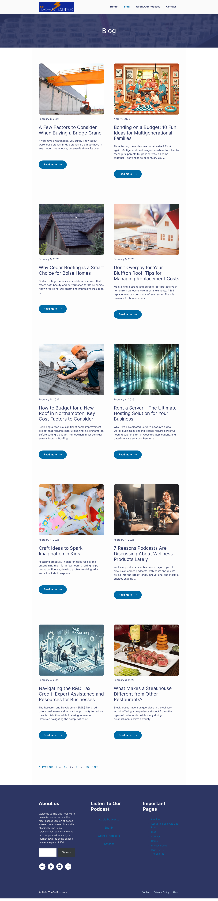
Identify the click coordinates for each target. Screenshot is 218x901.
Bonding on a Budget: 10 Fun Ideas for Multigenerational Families (145, 132)
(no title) (156, 819)
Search (43, 846)
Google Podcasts (109, 835)
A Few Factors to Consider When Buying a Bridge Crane (70, 130)
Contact (171, 6)
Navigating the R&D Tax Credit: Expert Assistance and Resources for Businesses (71, 693)
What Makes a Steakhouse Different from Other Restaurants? (143, 693)
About (176, 892)
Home (114, 6)
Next (96, 766)
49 (66, 766)
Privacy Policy (159, 845)
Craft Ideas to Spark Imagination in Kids (61, 550)
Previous (46, 766)
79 (88, 766)
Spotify (109, 827)
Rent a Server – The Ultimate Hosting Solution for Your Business (145, 413)
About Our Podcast (148, 6)
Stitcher (109, 843)
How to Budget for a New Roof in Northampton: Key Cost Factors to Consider (67, 413)
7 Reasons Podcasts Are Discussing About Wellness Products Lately (143, 553)
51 (77, 766)
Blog (127, 6)
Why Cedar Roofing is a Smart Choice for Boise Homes (71, 270)
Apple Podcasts (109, 819)
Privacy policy (161, 892)
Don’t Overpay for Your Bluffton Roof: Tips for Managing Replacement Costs (146, 273)
